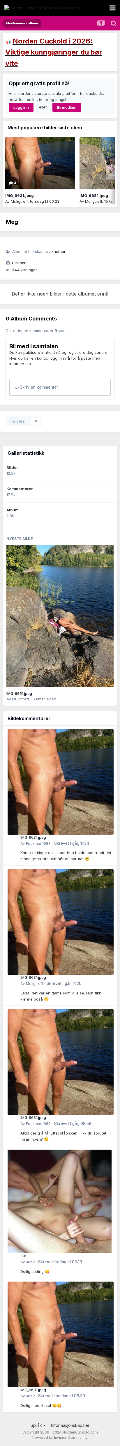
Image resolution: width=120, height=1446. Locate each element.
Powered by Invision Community (60, 1437)
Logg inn (21, 107)
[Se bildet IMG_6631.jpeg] (40, 163)
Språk (37, 1425)
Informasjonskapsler (70, 1425)
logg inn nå (60, 358)
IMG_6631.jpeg (19, 195)
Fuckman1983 (38, 843)
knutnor (59, 251)
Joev (30, 1262)
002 (23, 1255)
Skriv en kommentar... (39, 387)
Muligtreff (19, 201)
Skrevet (71, 843)
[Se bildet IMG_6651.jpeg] (60, 616)
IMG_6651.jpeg (94, 195)
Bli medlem (66, 107)
